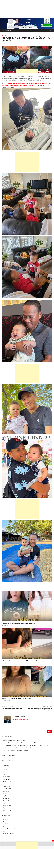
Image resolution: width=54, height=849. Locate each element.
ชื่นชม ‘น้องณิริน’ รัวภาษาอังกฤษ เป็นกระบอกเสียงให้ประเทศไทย (18, 623)
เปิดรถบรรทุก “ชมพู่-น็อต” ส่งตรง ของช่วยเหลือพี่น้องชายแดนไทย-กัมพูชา (21, 661)
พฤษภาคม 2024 (7, 810)
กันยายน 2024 (6, 800)
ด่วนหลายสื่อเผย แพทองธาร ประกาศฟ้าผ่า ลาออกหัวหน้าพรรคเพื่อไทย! (20, 743)
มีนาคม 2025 (6, 786)
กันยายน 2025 (6, 774)
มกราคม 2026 (6, 769)
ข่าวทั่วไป (5, 821)
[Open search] (50, 30)
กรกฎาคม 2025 (7, 776)
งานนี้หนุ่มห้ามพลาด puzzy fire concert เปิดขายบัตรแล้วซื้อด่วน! (18, 747)
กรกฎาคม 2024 (7, 805)
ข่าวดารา (4, 35)
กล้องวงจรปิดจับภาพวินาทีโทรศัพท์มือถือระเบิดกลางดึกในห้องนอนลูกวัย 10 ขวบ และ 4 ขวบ (25, 745)
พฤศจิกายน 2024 (7, 796)
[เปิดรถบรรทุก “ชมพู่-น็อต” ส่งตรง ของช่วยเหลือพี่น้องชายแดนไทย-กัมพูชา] (27, 644)
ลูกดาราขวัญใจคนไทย (8, 833)
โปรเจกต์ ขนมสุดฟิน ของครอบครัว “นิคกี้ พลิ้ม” (14, 740)
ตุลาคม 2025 (6, 772)
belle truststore (15, 43)
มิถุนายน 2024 (6, 808)
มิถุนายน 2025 (6, 779)
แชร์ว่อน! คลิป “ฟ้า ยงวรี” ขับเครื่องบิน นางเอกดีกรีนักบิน (16, 698)
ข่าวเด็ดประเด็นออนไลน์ (9, 828)
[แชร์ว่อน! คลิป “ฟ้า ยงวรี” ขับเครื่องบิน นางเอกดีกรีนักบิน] (27, 681)
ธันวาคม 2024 (6, 793)
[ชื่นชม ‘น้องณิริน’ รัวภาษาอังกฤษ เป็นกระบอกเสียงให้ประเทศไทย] (27, 606)
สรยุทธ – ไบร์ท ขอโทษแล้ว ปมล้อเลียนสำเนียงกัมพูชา (16, 750)
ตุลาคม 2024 (6, 798)
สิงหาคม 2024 (6, 803)
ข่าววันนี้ (5, 826)
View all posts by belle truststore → (20, 719)
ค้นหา (3, 728)
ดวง (4, 831)
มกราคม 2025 (6, 791)
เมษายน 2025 (6, 784)
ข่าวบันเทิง (5, 824)
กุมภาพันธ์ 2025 (7, 788)
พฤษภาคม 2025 (7, 781)
